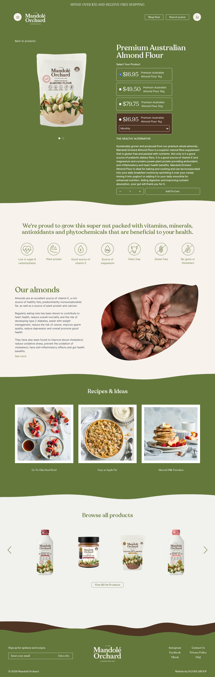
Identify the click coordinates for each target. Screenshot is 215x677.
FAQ (198, 657)
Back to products (25, 41)
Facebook (175, 652)
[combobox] (144, 128)
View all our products (107, 585)
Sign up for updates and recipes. (27, 648)
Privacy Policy (198, 652)
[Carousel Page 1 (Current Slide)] (59, 138)
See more (20, 356)
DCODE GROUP (197, 671)
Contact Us (198, 648)
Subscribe (63, 656)
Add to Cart (173, 191)
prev (9, 550)
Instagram (175, 648)
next (205, 550)
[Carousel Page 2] (63, 138)
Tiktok (175, 657)
